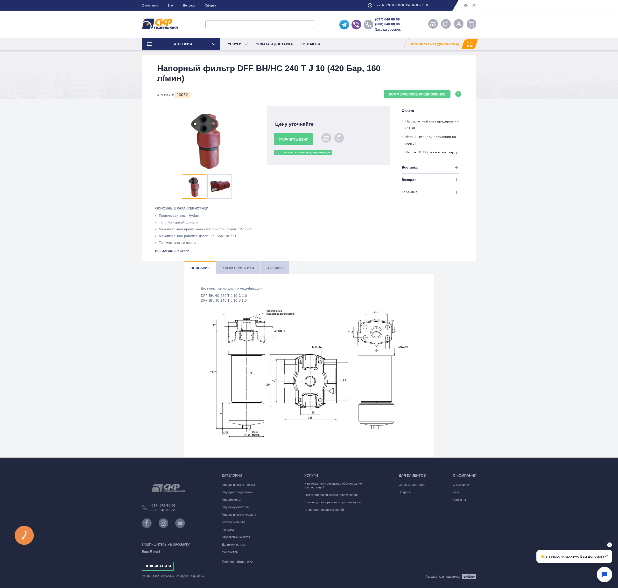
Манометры (230, 552)
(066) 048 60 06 (387, 24)
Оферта (210, 5)
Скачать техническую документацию (306, 152)
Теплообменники (233, 522)
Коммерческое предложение (417, 94)
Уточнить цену (293, 139)
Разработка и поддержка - (443, 576)
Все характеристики (172, 251)
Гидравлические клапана (239, 514)
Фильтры (228, 529)
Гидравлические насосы (238, 485)
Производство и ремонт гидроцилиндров (332, 502)
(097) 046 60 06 (387, 19)
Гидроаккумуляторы (235, 507)
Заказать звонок (388, 29)
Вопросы (189, 5)
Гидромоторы (231, 499)
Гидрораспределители (237, 492)
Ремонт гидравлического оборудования (331, 495)
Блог (171, 5)
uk (473, 5)
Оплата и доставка (274, 44)
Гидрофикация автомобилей (324, 510)
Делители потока (234, 544)
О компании (150, 5)
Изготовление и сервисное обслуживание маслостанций (333, 485)
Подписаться (158, 566)
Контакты (310, 44)
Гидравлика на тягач (236, 537)
